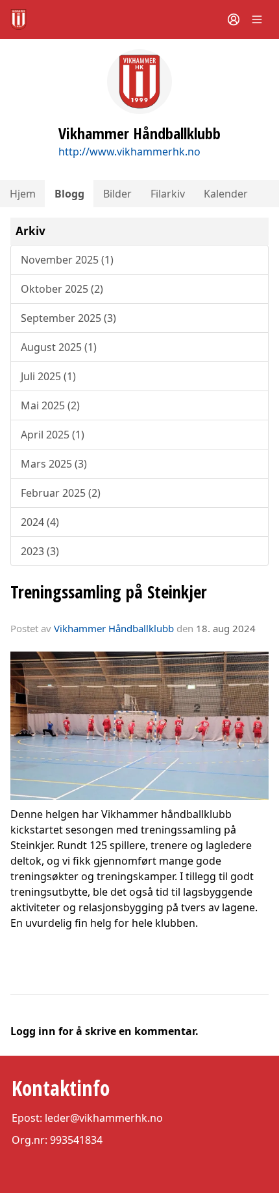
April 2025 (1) (52, 434)
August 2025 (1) (59, 347)
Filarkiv (168, 194)
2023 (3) (40, 551)
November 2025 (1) (67, 260)
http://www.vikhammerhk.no (129, 151)
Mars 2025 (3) (54, 464)
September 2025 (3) (68, 318)
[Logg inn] (233, 19)
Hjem (23, 194)
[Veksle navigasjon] (257, 19)
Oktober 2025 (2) (62, 289)
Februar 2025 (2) (61, 493)
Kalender (226, 194)
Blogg (69, 194)
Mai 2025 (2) (50, 405)
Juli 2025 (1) (48, 376)
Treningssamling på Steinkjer (108, 592)
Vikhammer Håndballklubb (114, 628)
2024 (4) (40, 522)
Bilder (117, 194)
